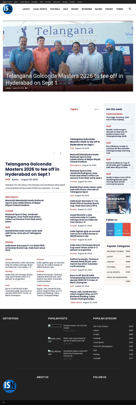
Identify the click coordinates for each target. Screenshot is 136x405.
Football (34, 2)
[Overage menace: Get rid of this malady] (54, 329)
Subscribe (127, 224)
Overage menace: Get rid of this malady (117, 118)
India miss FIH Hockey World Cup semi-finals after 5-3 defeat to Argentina (18, 276)
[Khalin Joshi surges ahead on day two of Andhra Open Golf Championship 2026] (54, 341)
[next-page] (60, 153)
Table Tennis (43, 285)
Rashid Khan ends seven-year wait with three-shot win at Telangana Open (23, 233)
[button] (130, 9)
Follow (118, 224)
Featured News (114, 114)
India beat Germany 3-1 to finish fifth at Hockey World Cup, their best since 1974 (25, 248)
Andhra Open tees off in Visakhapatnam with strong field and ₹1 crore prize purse (118, 180)
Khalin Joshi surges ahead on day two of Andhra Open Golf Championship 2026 (116, 133)
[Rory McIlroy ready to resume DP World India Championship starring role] (54, 354)
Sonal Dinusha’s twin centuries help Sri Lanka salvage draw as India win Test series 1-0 (20, 264)
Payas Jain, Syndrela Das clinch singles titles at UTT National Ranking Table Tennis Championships (49, 292)
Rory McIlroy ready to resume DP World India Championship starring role (118, 149)
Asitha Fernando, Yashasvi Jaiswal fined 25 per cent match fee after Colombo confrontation (49, 278)
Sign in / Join (7, 2)
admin (8, 88)
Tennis (79, 2)
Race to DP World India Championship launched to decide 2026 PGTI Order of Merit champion (18, 292)
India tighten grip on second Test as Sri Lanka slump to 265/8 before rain (50, 264)
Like (110, 224)
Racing (65, 2)
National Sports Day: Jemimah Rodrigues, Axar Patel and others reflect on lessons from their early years (23, 218)
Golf (41, 2)
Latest (16, 2)
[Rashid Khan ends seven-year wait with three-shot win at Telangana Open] (57, 232)
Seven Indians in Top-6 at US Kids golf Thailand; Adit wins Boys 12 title (118, 165)
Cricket (72, 2)
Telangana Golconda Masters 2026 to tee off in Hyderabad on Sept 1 (32, 169)
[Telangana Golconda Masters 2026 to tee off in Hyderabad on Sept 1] (68, 56)
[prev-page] (54, 153)
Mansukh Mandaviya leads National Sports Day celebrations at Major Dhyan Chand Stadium (24, 203)
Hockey (48, 2)
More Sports (11, 197)
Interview (56, 2)
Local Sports (24, 2)
